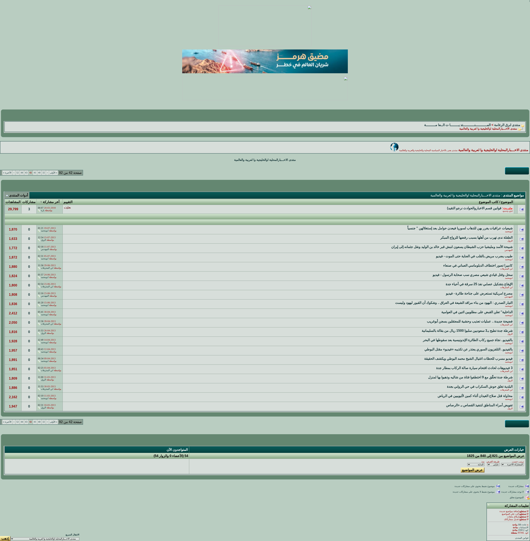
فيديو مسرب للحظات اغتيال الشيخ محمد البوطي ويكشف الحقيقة (468, 358)
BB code (522, 525)
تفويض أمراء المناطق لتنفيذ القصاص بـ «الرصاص (479, 405)
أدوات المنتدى (18, 195)
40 (39, 173)
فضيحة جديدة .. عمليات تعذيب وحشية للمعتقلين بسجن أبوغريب (470, 321)
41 (35, 173)
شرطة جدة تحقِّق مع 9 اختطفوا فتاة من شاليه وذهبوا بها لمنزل (470, 377)
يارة (42, 210)
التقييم (68, 202)
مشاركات (29, 202)
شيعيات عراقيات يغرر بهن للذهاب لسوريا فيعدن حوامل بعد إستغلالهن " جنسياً (460, 228)
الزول (510, 241)
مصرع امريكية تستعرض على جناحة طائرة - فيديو (479, 293)
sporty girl (508, 211)
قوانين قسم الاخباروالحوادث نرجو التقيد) (474, 208)
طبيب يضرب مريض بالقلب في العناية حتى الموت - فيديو (474, 256)
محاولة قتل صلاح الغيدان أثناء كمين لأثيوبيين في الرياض (475, 396)
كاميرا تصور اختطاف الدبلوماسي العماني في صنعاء (478, 265)
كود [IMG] (523, 530)
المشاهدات (13, 202)
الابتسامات (523, 527)
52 (17, 173)
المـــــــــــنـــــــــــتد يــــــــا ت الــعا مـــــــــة (457, 125)
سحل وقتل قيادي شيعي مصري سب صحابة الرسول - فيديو (473, 275)
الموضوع (507, 202)
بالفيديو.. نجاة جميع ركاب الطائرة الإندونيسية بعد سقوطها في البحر (468, 340)
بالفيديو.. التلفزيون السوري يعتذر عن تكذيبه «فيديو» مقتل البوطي (468, 349)
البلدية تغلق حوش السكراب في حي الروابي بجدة (480, 386)
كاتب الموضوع (489, 202)
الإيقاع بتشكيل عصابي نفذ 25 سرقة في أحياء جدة (479, 284)
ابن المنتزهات (506, 269)
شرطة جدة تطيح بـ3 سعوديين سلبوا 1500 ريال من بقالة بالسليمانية (467, 330)
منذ (482, 461)
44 (22, 173)
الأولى (53, 173)
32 (43, 173)
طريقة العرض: (493, 461)
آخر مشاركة (51, 202)
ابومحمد (509, 231)
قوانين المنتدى (521, 538)
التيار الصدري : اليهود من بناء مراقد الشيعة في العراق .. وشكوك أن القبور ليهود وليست (454, 302)
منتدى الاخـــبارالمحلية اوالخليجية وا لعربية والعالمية (265, 159)
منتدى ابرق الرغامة (507, 125)
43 (26, 173)
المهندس (509, 250)
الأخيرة (7, 173)
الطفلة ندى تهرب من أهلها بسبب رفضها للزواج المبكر (476, 237)
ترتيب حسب (518, 461)
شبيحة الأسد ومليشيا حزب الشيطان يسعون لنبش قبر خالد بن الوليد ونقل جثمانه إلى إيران (452, 247)
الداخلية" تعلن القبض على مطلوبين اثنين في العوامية (477, 312)
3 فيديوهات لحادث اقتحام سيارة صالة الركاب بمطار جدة (474, 368)
